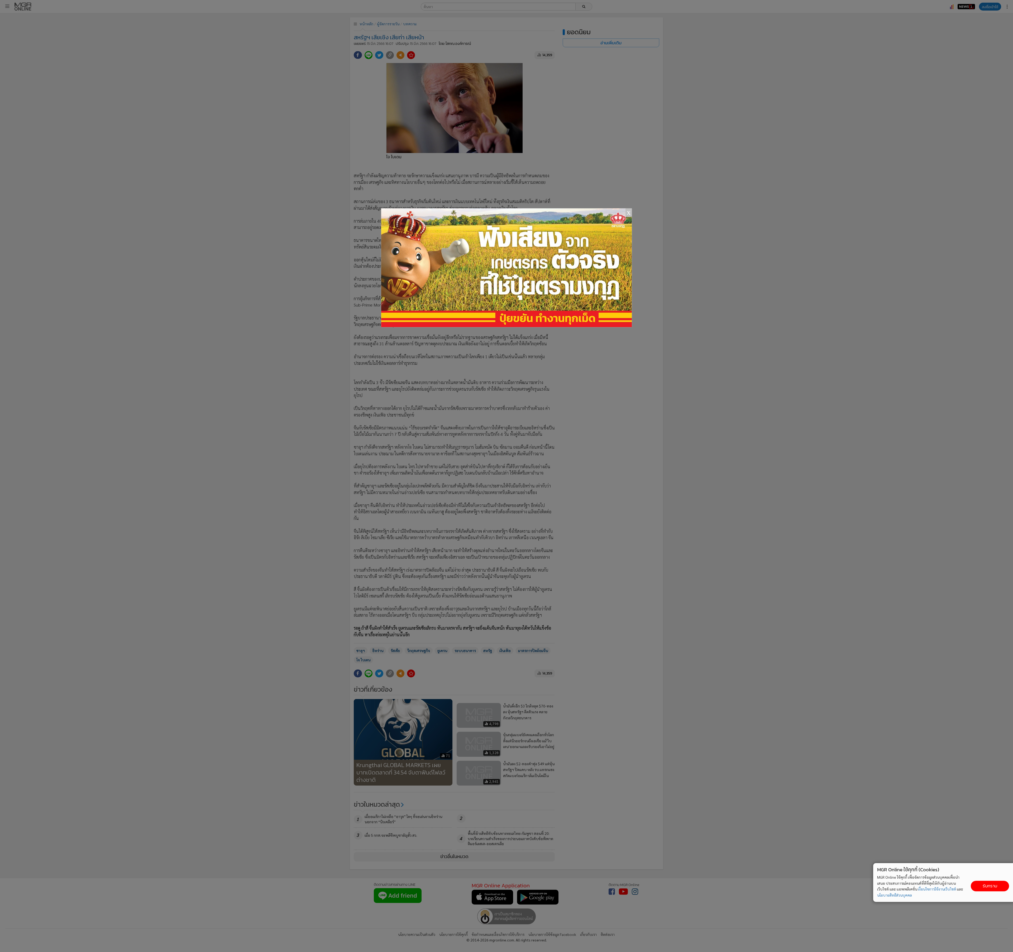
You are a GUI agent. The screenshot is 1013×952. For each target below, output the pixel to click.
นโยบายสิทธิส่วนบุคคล (894, 895)
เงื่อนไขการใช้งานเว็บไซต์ (937, 889)
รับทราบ (990, 886)
